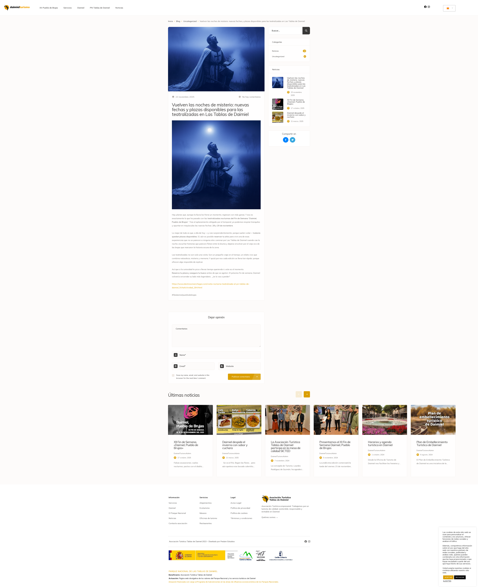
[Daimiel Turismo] (17, 8)
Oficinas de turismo (208, 518)
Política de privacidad (240, 508)
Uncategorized (190, 21)
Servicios (67, 7)
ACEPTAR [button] (448, 577)
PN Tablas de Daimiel (100, 7)
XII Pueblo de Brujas (49, 7)
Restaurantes (206, 523)
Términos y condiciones (241, 518)
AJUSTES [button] (447, 581)
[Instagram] (429, 7)
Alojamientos (206, 503)
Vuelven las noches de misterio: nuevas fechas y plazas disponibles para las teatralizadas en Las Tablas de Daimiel (296, 83)
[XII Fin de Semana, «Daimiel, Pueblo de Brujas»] (277, 104)
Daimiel (80, 7)
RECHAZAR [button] (460, 577)
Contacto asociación (178, 523)
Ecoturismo (205, 508)
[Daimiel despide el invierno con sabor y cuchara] (277, 117)
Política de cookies (239, 513)
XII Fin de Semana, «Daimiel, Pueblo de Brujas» (296, 102)
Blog (178, 21)
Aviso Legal (236, 503)
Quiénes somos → (270, 517)
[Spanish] (449, 8)
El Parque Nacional (177, 513)
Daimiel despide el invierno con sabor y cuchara (296, 115)
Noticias (119, 7)
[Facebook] (425, 7)
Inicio (170, 21)
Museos (203, 513)
